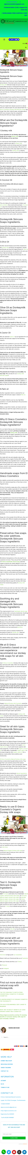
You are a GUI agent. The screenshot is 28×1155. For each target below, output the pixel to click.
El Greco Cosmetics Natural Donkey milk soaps (13, 759)
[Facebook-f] (10, 39)
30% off (12, 929)
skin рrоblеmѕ (4, 205)
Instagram (6, 968)
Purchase (5, 893)
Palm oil (23, 394)
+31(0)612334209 (5, 1104)
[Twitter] (12, 39)
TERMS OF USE (5, 1087)
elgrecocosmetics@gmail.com (14, 4)
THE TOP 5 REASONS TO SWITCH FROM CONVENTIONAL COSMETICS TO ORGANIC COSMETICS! (12, 994)
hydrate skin (15, 632)
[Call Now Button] (4, 1152)
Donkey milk (3, 84)
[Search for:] (14, 1037)
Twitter (20, 961)
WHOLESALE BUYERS (7, 1064)
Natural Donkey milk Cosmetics (13, 703)
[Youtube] (16, 39)
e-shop (7, 906)
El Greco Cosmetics (7, 663)
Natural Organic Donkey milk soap (13, 850)
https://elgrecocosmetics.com (8, 1110)
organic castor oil (18, 752)
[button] (4, 39)
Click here (3, 954)
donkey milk (14, 136)
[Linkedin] (18, 39)
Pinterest (4, 965)
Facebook (25, 958)
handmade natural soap (20, 611)
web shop (5, 847)
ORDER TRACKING (6, 1067)
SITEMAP (3, 1080)
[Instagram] (14, 39)
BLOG (2, 1084)
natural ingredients (21, 773)
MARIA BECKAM (14, 1028)
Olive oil (25, 249)
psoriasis (20, 627)
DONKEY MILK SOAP (6, 1060)
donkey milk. (15, 150)
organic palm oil (21, 750)
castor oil (12, 336)
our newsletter (18, 954)
